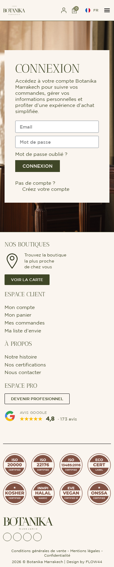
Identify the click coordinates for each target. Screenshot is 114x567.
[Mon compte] (64, 10)
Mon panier (18, 315)
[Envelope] (27, 537)
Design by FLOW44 (84, 562)
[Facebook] (7, 537)
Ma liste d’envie (23, 330)
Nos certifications (25, 364)
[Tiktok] (37, 537)
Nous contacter (23, 372)
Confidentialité (57, 555)
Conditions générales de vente (38, 551)
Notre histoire (21, 356)
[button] (44, 10)
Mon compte (20, 307)
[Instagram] (17, 537)
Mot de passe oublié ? (41, 154)
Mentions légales (85, 551)
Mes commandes (25, 322)
